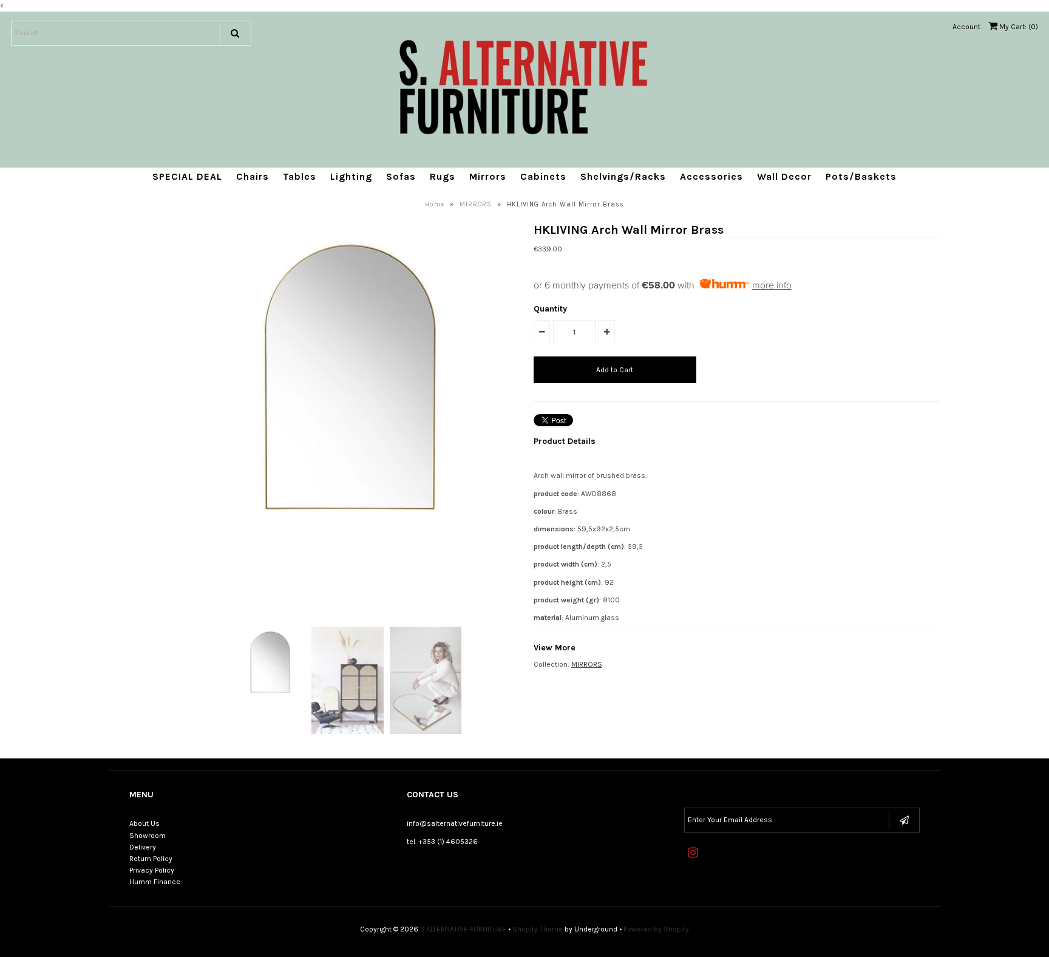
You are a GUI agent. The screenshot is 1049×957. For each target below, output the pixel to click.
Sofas (401, 176)
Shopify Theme (537, 929)
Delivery (142, 847)
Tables (299, 176)
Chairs (252, 176)
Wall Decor (784, 176)
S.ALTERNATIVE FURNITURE (463, 929)
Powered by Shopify (656, 929)
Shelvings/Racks (623, 176)
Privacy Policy (151, 870)
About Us (144, 823)
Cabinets (543, 176)
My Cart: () (1017, 26)
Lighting (351, 176)
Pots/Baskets (861, 176)
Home (434, 204)
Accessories (711, 176)
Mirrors (487, 176)
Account (966, 26)
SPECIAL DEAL (187, 176)
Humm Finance (154, 881)
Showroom (147, 835)
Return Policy (150, 858)
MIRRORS (476, 204)
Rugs (442, 176)
